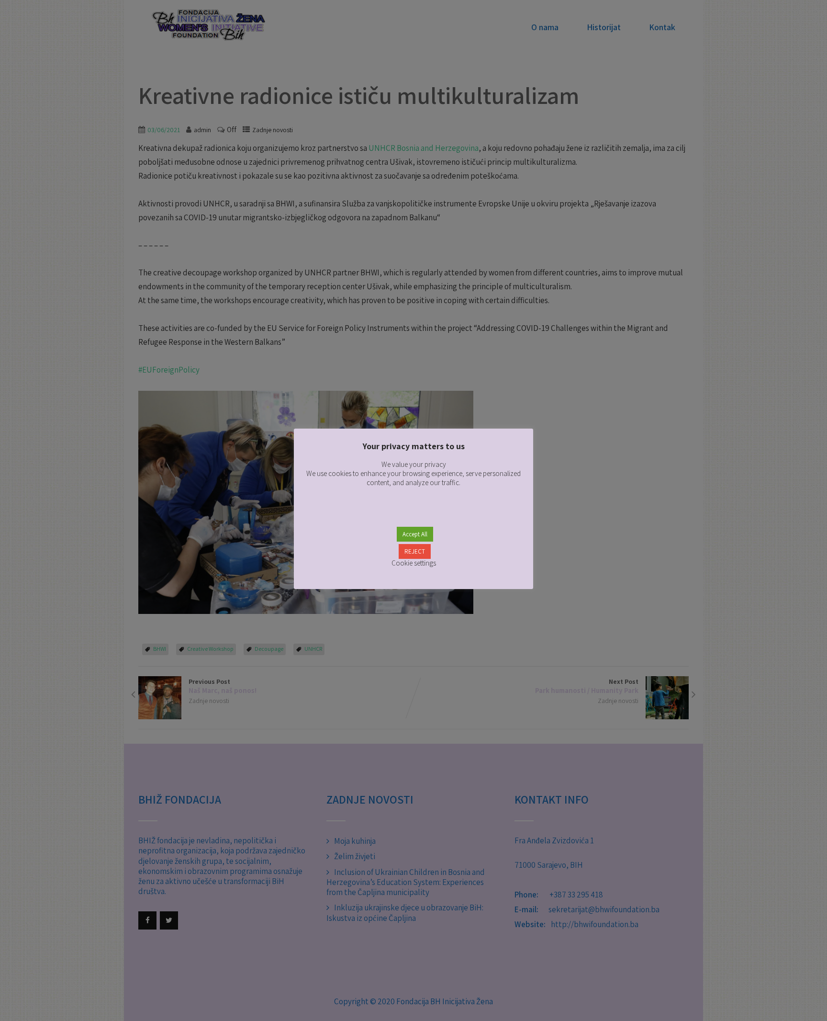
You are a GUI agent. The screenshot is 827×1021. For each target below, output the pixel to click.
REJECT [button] (414, 551)
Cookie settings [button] (413, 562)
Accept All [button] (414, 534)
